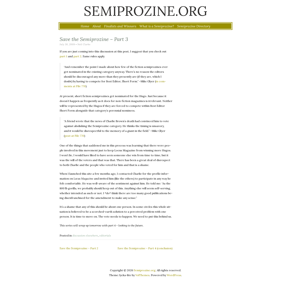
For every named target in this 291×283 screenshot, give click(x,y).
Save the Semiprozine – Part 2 (79, 248)
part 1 (63, 56)
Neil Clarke (83, 44)
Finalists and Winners (120, 26)
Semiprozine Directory (193, 26)
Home (85, 26)
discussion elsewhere (85, 235)
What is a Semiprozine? (156, 26)
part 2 (77, 56)
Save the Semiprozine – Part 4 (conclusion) (145, 248)
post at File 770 (74, 135)
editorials (105, 235)
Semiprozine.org (145, 10)
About (96, 26)
